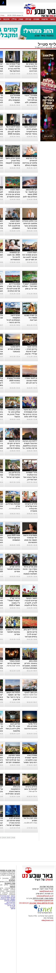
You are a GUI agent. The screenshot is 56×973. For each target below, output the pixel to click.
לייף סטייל (39, 47)
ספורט (36, 19)
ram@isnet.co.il (46, 891)
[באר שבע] (40, 17)
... (36, 322)
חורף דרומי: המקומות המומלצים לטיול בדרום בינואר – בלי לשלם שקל (13, 320)
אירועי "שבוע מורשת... (13, 666)
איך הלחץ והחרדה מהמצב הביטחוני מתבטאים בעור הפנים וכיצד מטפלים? (29, 225)
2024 (4, 838)
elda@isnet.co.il (47, 920)
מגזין (21, 19)
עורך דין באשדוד (9, 904)
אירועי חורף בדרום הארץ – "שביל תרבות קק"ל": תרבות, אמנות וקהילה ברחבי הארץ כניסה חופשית (31, 354)
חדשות (45, 19)
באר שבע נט (50, 47)
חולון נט (12, 907)
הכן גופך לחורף (30, 692)
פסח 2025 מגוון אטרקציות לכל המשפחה (13, 537)
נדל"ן (14, 19)
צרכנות (13, 885)
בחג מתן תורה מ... (14, 508)
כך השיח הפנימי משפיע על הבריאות (30, 317)
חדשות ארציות (10, 888)
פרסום (13, 908)
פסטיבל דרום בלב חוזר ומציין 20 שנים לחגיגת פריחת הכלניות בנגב (13, 288)
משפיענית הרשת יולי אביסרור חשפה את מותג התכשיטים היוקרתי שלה (30, 540)
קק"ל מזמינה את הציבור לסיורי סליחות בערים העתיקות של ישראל (13, 68)
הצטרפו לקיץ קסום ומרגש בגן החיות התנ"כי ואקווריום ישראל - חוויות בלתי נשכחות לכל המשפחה (12, 825)
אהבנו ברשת (11, 891)
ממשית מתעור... (15, 383)
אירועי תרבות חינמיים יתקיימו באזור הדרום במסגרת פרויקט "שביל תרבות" (13, 445)
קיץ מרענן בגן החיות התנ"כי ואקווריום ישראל (13, 474)
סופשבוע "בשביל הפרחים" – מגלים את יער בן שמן (29, 286)
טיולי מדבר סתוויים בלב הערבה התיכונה (30, 726)
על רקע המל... (32, 791)
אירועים (12, 893)
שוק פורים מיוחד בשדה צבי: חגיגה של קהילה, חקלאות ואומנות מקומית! (30, 571)
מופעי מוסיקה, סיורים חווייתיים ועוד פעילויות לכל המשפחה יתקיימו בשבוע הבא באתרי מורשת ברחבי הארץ (13, 762)
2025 (8, 838)
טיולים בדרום (10, 902)
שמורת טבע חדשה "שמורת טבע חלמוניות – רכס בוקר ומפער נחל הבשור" (30, 760)
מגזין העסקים (10, 883)
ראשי (52, 19)
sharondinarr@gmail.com (43, 901)
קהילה (28, 19)
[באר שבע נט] (38, 881)
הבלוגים (12, 880)
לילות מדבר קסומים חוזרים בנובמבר (14, 349)
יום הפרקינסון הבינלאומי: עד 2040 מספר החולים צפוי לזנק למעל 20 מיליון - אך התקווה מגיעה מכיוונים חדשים (30, 197)
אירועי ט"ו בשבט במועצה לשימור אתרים (13, 632)
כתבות (13, 878)
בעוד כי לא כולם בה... (30, 823)
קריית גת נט (11, 905)
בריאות (5, 893)
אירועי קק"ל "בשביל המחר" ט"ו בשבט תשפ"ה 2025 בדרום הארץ (13, 603)
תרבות (6, 19)
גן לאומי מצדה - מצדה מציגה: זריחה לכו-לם (30, 380)
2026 (13, 838)
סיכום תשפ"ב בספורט (8, 872)
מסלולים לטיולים (9, 901)
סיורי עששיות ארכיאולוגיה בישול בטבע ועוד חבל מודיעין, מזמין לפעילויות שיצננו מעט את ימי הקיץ (30, 479)
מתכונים (5, 878)
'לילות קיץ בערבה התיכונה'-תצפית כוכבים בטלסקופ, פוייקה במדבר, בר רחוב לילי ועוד (29, 445)
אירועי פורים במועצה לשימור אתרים (13, 569)
